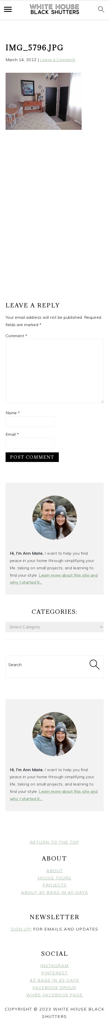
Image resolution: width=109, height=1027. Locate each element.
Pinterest (54, 972)
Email (12, 434)
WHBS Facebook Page (54, 994)
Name (13, 412)
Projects (55, 885)
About (54, 870)
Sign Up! (21, 929)
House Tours (54, 878)
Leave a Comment (57, 59)
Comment (16, 335)
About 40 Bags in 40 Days (54, 892)
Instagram (54, 965)
